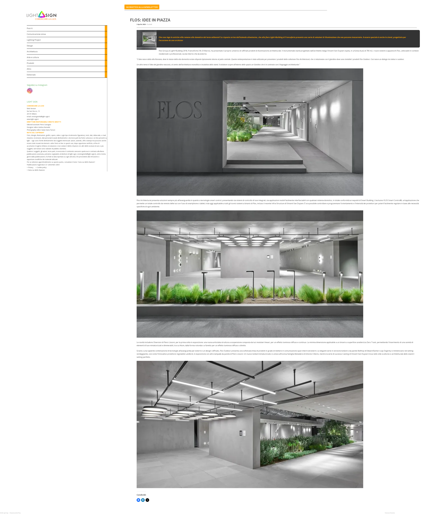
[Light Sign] (46, 20)
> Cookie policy (41, 167)
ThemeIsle (392, 513)
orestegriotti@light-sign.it (86, 154)
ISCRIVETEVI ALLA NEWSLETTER (142, 7)
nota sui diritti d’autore (86, 162)
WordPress (18, 513)
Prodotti (149, 24)
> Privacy (30, 167)
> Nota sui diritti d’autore (36, 170)
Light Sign (5, 513)
